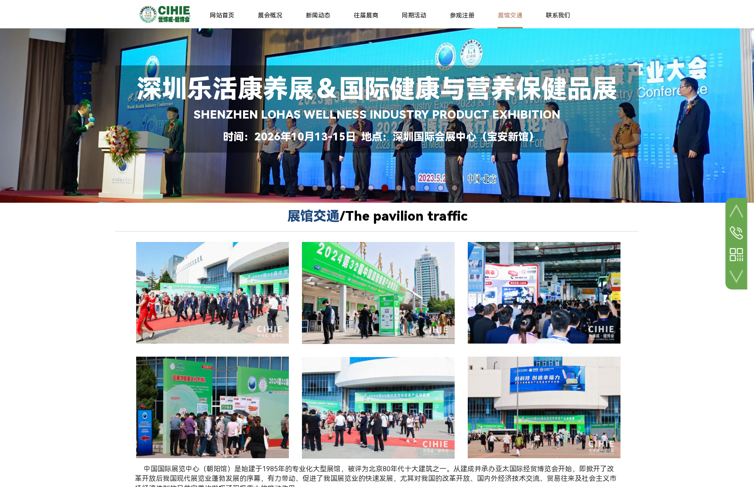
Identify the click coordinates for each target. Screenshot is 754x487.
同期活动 (414, 15)
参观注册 (462, 15)
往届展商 (366, 15)
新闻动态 (318, 15)
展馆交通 (510, 15)
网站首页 (222, 15)
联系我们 (558, 15)
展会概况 (270, 15)
